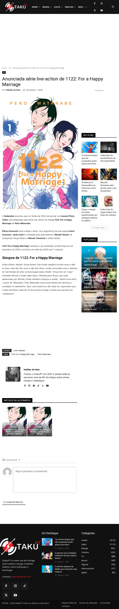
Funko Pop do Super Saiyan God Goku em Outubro (108, 212)
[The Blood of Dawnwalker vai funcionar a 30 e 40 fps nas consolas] (90, 174)
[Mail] (34, 385)
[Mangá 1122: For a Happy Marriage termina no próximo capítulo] (14, 421)
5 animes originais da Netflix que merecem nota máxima (66, 569)
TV (10, 68)
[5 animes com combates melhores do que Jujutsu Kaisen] (47, 555)
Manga (14, 427)
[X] (94, 10)
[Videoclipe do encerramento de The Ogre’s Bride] (108, 147)
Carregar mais (98, 227)
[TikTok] (38, 385)
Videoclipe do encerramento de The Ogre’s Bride (108, 158)
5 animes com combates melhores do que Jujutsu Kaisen (97, 280)
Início (4, 68)
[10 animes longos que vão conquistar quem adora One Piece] (90, 147)
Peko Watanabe (44, 354)
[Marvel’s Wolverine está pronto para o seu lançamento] (108, 174)
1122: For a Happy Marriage (23, 354)
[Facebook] (94, 3)
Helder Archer (13, 90)
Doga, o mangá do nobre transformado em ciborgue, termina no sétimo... (89, 215)
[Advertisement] (59, 41)
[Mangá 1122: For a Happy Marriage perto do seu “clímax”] (39, 421)
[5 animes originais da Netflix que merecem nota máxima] (47, 569)
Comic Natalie (19, 350)
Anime (39, 427)
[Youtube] (101, 10)
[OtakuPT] (16, 7)
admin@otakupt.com (21, 576)
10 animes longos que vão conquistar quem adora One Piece (64, 542)
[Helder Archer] (13, 377)
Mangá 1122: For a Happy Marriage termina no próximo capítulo (14, 432)
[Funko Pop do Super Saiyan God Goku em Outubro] (108, 201)
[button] (112, 7)
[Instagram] (101, 3)
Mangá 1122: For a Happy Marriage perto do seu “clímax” (39, 432)
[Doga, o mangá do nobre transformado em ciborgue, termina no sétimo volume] (90, 201)
